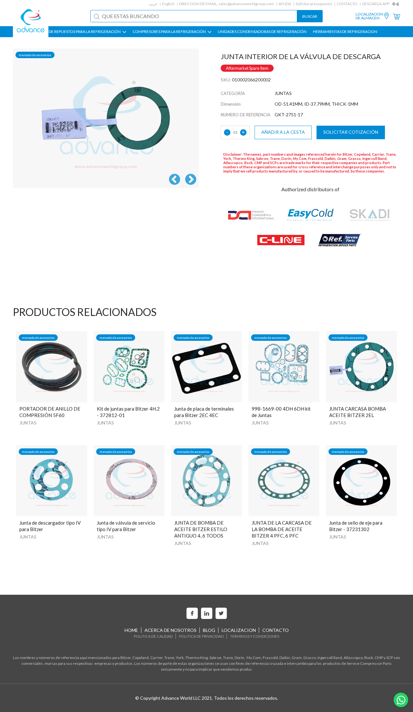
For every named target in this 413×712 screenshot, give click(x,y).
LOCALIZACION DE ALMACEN (369, 16)
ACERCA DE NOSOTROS (170, 630)
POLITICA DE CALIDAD (153, 636)
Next (191, 180)
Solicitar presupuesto (314, 3)
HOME (131, 630)
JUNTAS (27, 422)
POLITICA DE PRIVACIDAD (201, 636)
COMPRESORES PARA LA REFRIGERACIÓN (169, 31)
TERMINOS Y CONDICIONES (254, 636)
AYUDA (284, 3)
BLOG (209, 630)
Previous (174, 180)
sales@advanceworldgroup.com (246, 3)
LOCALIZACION (239, 630)
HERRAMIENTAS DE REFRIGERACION (345, 31)
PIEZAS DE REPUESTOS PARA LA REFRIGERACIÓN (78, 31)
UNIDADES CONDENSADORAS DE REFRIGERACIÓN (262, 31)
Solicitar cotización (350, 132)
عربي (153, 3)
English (168, 3)
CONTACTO (347, 3)
